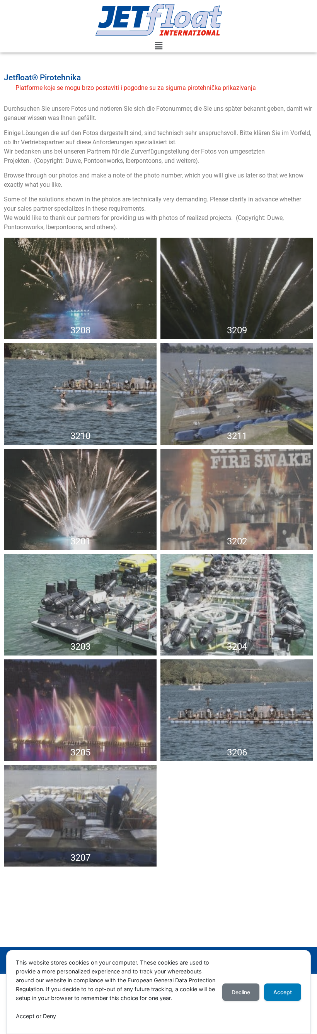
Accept (282, 992)
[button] (158, 46)
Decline (241, 992)
